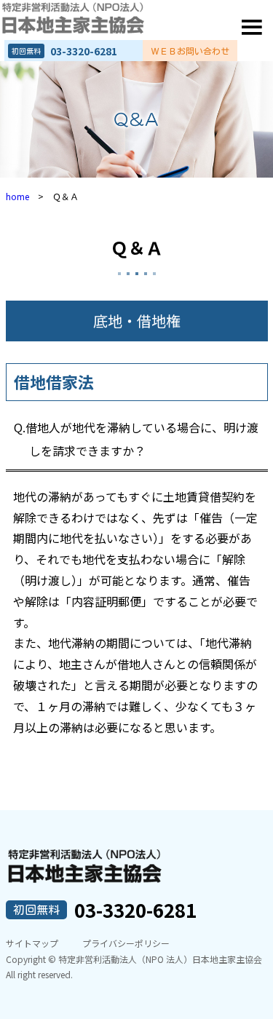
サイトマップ (32, 943)
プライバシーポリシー (126, 943)
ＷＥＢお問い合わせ (190, 51)
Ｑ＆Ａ (137, 247)
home (17, 196)
